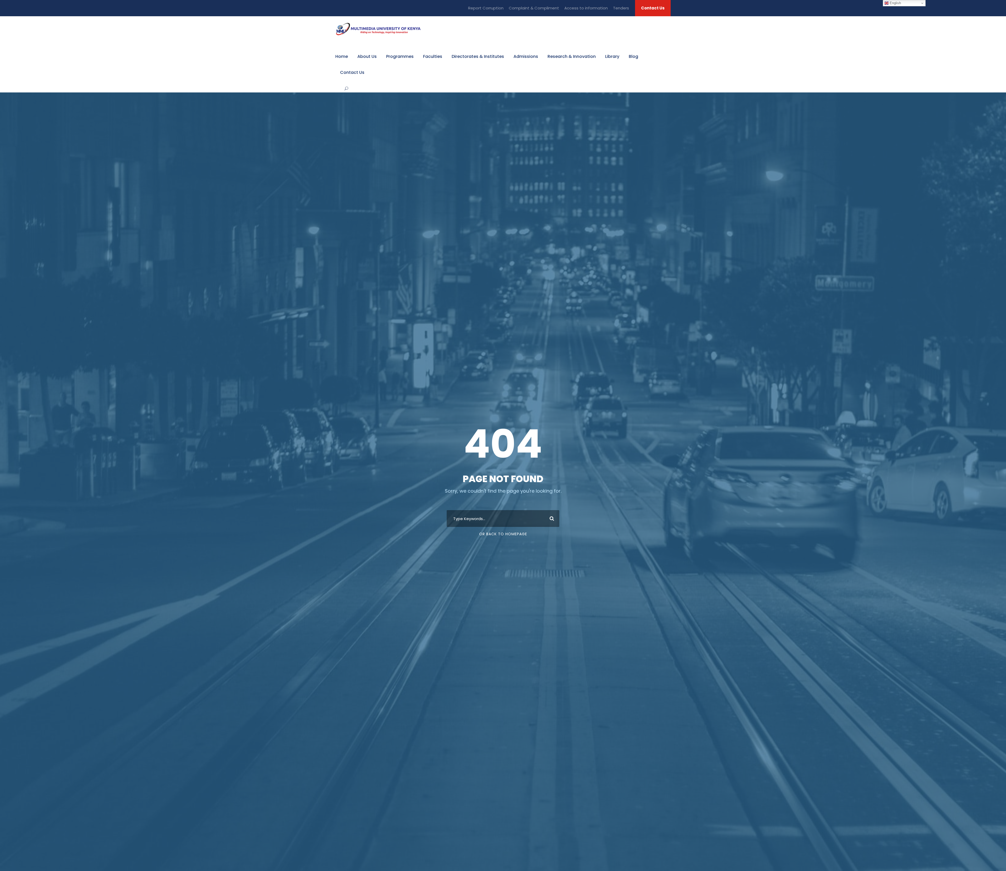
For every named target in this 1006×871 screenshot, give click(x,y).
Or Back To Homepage (503, 534)
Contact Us (653, 8)
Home (341, 56)
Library (612, 56)
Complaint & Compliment (534, 8)
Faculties (432, 56)
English (895, 3)
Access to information (586, 8)
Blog (633, 56)
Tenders (621, 8)
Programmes (400, 56)
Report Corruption (486, 8)
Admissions (525, 56)
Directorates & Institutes (478, 56)
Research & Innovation (572, 56)
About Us (367, 56)
